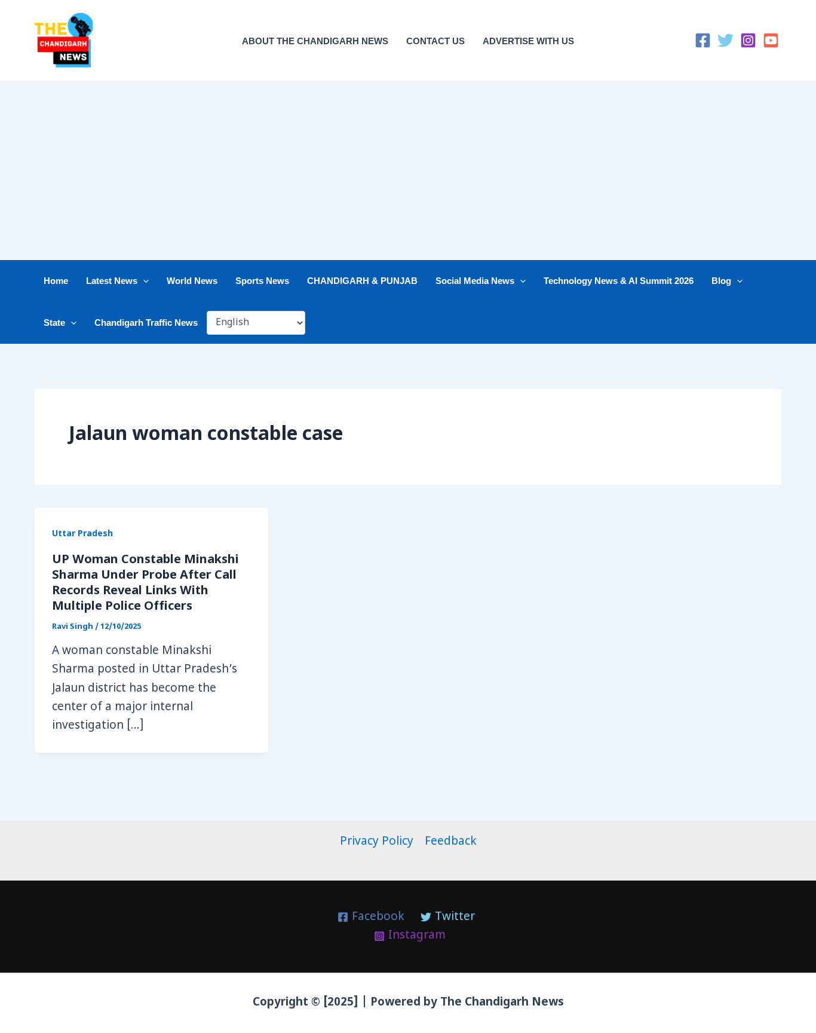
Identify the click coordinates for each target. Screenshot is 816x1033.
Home (56, 281)
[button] (143, 281)
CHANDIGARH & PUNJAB (362, 281)
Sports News (262, 281)
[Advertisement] (408, 170)
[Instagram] (748, 40)
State (54, 322)
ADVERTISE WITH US (528, 41)
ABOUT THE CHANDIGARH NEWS (315, 41)
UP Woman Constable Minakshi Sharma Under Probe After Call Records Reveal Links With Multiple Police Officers (145, 583)
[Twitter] (725, 40)
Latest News (111, 281)
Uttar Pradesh (82, 534)
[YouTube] (770, 40)
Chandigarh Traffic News (146, 322)
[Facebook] (702, 40)
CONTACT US (435, 41)
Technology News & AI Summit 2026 (619, 281)
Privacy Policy (376, 842)
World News (192, 281)
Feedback (451, 842)
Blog (721, 281)
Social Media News (474, 281)
